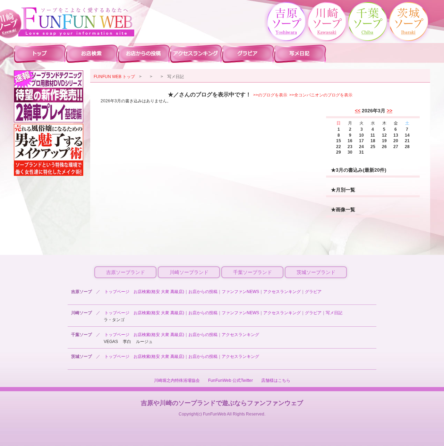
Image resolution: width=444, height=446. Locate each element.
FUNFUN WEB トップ (114, 76)
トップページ (116, 291)
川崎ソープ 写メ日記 (300, 53)
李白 (127, 341)
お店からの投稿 (202, 291)
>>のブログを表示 (270, 95)
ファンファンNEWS (240, 291)
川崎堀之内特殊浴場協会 (177, 380)
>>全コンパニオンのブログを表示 (320, 95)
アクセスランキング (282, 291)
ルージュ (144, 341)
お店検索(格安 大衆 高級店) (159, 291)
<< (357, 110)
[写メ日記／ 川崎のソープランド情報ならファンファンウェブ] (76, 21)
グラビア (313, 291)
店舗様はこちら (275, 380)
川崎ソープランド (189, 272)
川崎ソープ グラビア (248, 53)
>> (389, 110)
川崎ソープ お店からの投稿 (144, 53)
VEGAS (111, 341)
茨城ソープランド (316, 272)
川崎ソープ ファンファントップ (40, 53)
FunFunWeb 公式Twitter (230, 380)
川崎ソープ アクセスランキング (196, 53)
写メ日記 (334, 312)
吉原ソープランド (125, 272)
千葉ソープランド (252, 272)
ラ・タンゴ (114, 319)
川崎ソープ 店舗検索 (92, 53)
